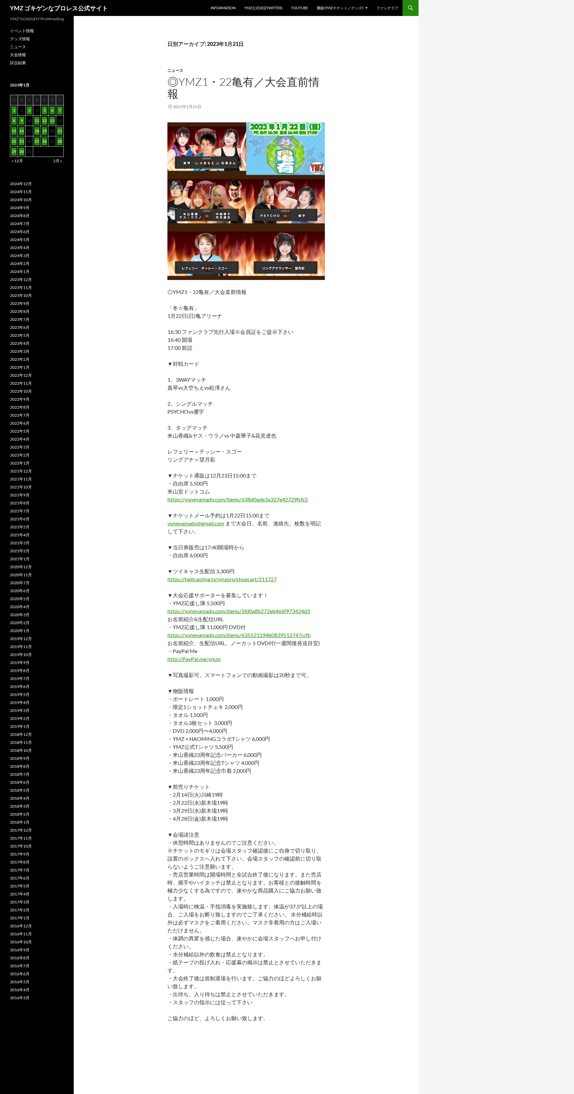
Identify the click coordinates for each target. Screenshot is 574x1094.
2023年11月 (21, 287)
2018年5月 (20, 790)
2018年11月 (21, 742)
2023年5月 (20, 335)
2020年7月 (20, 582)
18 (37, 130)
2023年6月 (20, 327)
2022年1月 (20, 463)
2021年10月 (21, 486)
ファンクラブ (387, 8)
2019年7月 (20, 678)
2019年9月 (20, 662)
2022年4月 (20, 439)
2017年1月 (20, 917)
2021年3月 (20, 542)
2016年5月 (20, 981)
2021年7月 (20, 510)
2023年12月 (21, 279)
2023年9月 (20, 303)
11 (37, 120)
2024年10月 (21, 199)
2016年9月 (20, 949)
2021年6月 (20, 518)
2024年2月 (20, 263)
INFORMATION (223, 8)
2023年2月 (20, 359)
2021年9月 (20, 494)
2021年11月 (21, 479)
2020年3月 (20, 614)
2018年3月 (20, 806)
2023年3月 (20, 351)
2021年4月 (20, 534)
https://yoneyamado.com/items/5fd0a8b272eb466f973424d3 (238, 611)
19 (44, 130)
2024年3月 (20, 255)
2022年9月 (20, 399)
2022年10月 (21, 391)
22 (14, 141)
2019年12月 (21, 638)
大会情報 (18, 54)
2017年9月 (20, 854)
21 (59, 130)
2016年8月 (20, 957)
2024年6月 (20, 231)
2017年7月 (20, 870)
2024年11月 (21, 191)
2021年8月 (20, 502)
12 (44, 120)
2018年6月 (20, 782)
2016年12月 (21, 925)
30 (21, 151)
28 (59, 141)
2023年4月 (20, 343)
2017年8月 (20, 862)
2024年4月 (20, 247)
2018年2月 (20, 814)
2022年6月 (20, 423)
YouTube (299, 8)
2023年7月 (20, 319)
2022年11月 (21, 383)
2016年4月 (20, 989)
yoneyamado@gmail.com (195, 523)
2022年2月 (20, 455)
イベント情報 (22, 30)
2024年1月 (20, 271)
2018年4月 (20, 798)
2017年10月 (21, 846)
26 (44, 141)
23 (21, 141)
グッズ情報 (20, 38)
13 (52, 120)
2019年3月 (20, 710)
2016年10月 (21, 941)
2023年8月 (20, 311)
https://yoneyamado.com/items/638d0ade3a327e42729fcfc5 (237, 499)
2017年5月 (20, 886)
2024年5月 (20, 239)
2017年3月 (20, 901)
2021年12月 (21, 471)
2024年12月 (21, 183)
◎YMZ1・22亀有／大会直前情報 (243, 87)
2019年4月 (20, 702)
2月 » (57, 160)
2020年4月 (20, 606)
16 (21, 130)
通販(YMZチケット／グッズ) (340, 8)
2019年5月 (20, 694)
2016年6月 (20, 973)
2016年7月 (20, 965)
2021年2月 (20, 550)
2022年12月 (21, 375)
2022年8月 (20, 407)
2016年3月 (20, 997)
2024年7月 (20, 223)
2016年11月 (21, 933)
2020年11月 (21, 574)
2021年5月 (20, 526)
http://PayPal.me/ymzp (194, 659)
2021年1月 (20, 558)
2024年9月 (20, 207)
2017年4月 (20, 893)
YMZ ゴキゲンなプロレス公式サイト (59, 8)
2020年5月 (20, 598)
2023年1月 (20, 367)
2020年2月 (20, 622)
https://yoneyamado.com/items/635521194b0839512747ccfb (239, 635)
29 (14, 151)
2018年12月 (21, 734)
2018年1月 (20, 822)
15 (14, 130)
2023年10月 (21, 295)
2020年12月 (21, 566)
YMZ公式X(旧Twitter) (263, 8)
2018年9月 (20, 758)
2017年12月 (21, 830)
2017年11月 (21, 838)
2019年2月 (20, 718)
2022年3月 (20, 447)
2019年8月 (20, 670)
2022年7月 (20, 415)
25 (37, 141)
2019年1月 (20, 726)
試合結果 (18, 62)
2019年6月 (20, 686)
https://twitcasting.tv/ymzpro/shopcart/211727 (222, 579)
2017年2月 (20, 909)
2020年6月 (20, 590)
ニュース (175, 70)
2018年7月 (20, 774)
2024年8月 (20, 215)
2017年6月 (20, 878)
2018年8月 (20, 766)
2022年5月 (20, 431)
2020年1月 (20, 630)
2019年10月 (21, 654)
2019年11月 (21, 646)
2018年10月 (21, 750)
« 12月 (17, 160)
